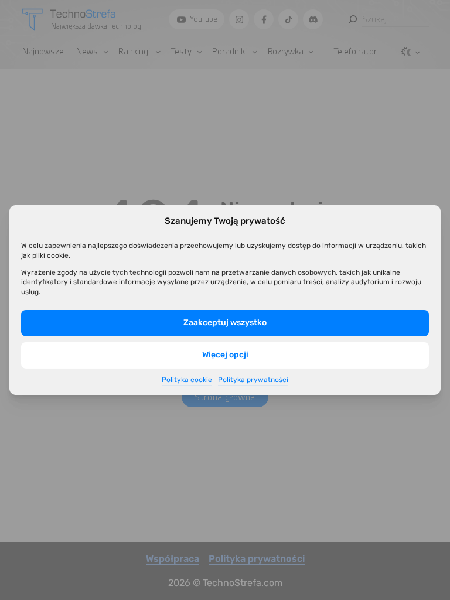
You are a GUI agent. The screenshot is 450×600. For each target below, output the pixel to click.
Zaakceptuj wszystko (225, 323)
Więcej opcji (225, 355)
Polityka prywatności (253, 380)
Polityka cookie (187, 380)
